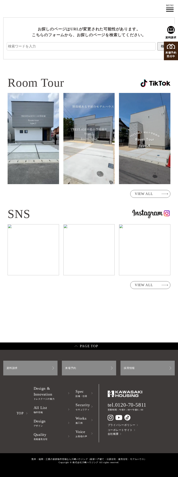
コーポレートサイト (120, 430)
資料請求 (170, 37)
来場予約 (70, 368)
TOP (20, 413)
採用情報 (129, 368)
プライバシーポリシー (121, 425)
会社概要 (113, 433)
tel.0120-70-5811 (127, 405)
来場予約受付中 (170, 54)
